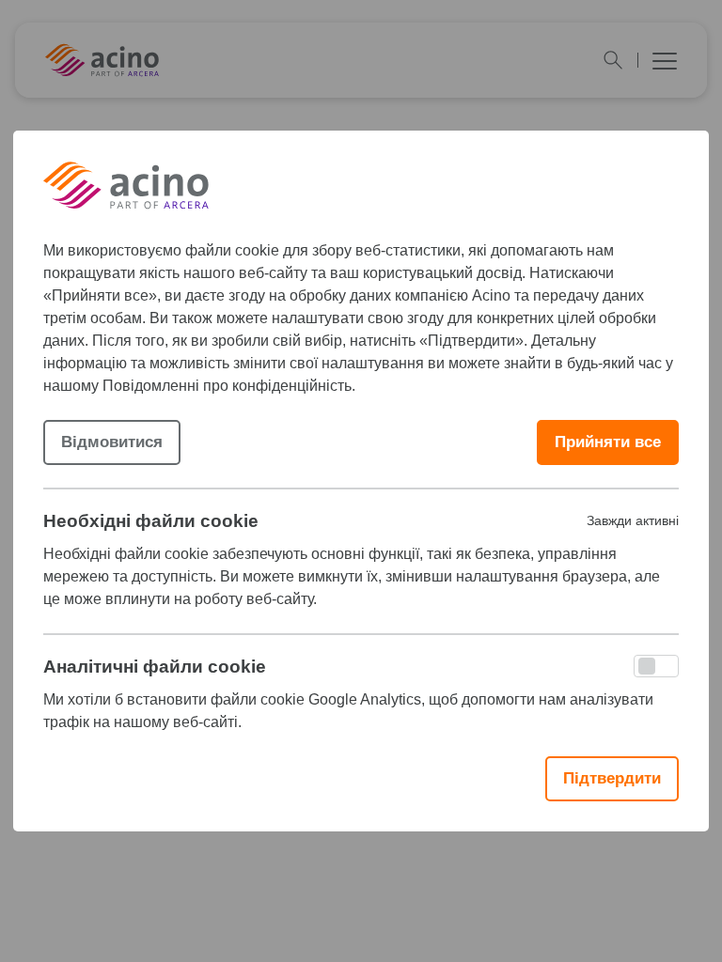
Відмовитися (112, 442)
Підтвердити (612, 778)
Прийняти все (608, 442)
